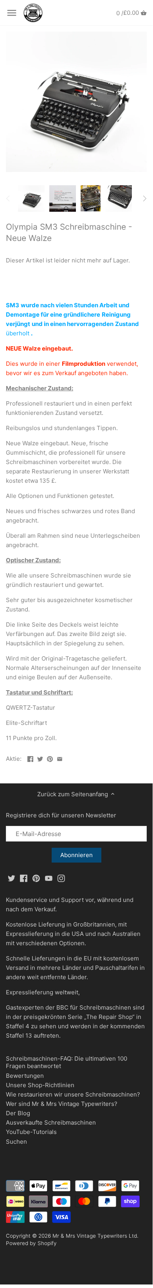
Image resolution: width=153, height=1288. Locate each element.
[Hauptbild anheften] (50, 758)
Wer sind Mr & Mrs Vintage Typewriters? (61, 1103)
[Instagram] (61, 878)
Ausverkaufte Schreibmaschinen (51, 1122)
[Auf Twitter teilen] (40, 758)
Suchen (16, 1141)
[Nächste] (144, 198)
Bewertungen (25, 1075)
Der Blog (18, 1113)
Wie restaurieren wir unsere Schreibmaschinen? (73, 1094)
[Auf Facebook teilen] (30, 758)
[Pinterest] (36, 878)
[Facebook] (23, 878)
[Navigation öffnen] (12, 13)
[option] (31, 198)
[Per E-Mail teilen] (60, 758)
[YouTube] (48, 878)
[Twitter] (11, 878)
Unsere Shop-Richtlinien (40, 1085)
